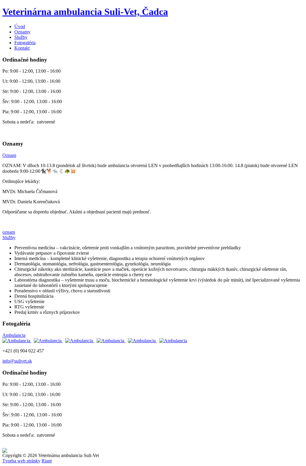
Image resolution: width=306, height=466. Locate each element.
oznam (8, 232)
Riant (47, 460)
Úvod (19, 26)
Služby (20, 37)
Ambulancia (13, 335)
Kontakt (22, 48)
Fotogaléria (25, 42)
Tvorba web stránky (21, 460)
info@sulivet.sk (17, 360)
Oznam (9, 155)
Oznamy (22, 31)
